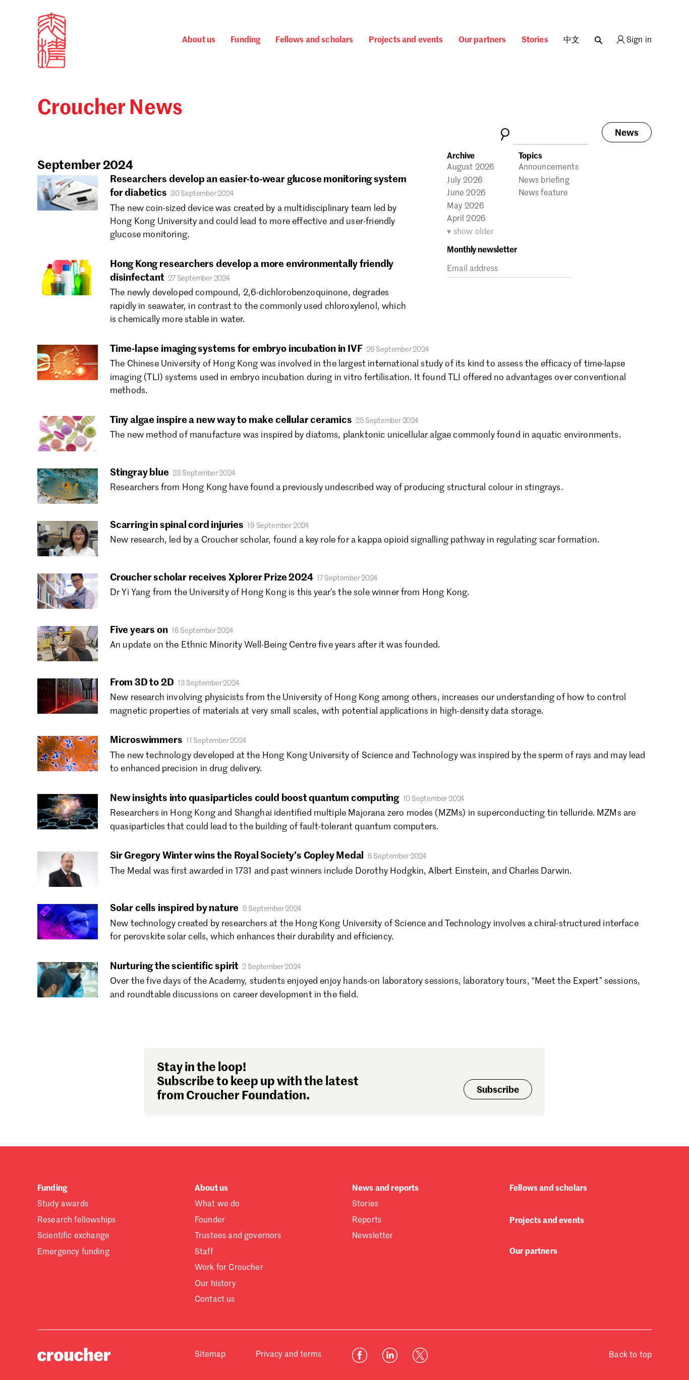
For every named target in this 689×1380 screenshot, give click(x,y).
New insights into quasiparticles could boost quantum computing (254, 798)
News (627, 133)
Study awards (62, 1204)
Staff (204, 1252)
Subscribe (498, 1090)
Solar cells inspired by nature (174, 908)
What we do (217, 1204)
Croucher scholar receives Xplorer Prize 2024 (211, 577)
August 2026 (470, 168)
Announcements (549, 168)
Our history (215, 1284)
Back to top (630, 1355)
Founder (210, 1220)
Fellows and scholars (314, 40)
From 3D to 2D (142, 682)
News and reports (385, 1189)
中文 (571, 40)
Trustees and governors (238, 1236)
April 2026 (466, 219)
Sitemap (210, 1355)
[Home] (51, 66)
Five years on (139, 630)
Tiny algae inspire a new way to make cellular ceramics (232, 420)
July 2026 (464, 181)
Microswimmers (146, 740)
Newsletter (372, 1236)
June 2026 (466, 193)
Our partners (482, 40)
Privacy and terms (288, 1355)
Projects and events (406, 40)
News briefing (544, 181)
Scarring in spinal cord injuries (177, 525)
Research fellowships (76, 1220)
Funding (245, 40)
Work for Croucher (229, 1268)
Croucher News (110, 108)
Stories (535, 40)
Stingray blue (140, 472)
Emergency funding (73, 1252)
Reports (366, 1220)
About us (198, 40)
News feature (543, 193)
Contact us (215, 1300)
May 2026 (465, 206)
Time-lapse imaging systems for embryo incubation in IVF (236, 349)
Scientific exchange (73, 1236)
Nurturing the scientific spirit (174, 966)
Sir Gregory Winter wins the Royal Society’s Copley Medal (238, 856)
